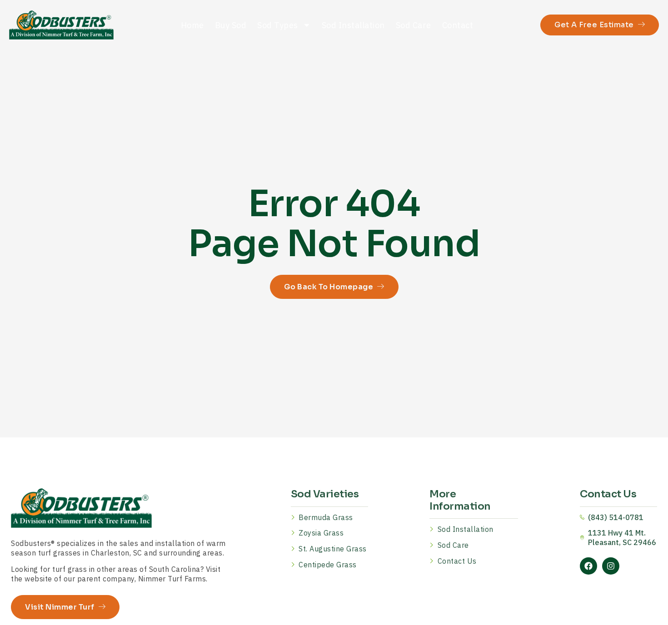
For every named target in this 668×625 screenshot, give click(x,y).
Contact (458, 25)
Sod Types (277, 25)
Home (192, 25)
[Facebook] (588, 566)
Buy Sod (231, 25)
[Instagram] (610, 566)
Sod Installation (353, 25)
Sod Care (413, 25)
